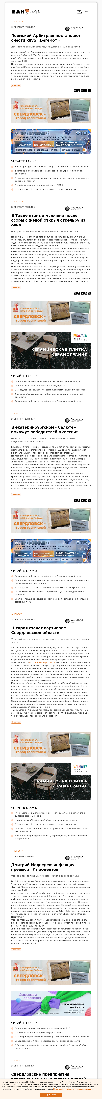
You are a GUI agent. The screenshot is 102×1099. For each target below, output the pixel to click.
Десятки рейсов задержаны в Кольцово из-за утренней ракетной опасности (49, 172)
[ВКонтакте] (75, 90)
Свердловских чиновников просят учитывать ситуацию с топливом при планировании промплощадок (52, 582)
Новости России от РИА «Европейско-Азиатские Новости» (20, 12)
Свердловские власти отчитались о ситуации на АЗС (42, 386)
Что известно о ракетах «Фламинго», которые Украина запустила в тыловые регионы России (50, 814)
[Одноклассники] (78, 90)
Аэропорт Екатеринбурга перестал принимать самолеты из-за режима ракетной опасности (52, 179)
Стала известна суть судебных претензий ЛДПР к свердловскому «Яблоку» (49, 593)
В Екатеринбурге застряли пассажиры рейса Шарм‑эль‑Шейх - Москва (52, 167)
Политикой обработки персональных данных (73, 1089)
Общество (16, 85)
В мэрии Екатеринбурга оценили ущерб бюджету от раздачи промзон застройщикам (51, 837)
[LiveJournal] (89, 90)
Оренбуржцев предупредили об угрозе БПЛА (39, 185)
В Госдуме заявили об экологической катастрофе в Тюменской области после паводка (52, 1046)
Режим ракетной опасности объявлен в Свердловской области (48, 401)
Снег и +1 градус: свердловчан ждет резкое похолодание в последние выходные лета (51, 600)
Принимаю (51, 1095)
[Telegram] (82, 90)
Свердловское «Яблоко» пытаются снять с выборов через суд (47, 381)
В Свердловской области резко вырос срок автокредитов (45, 189)
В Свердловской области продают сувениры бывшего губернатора (50, 390)
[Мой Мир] (85, 90)
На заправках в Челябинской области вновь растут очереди (46, 820)
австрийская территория (42, 663)
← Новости (17, 22)
